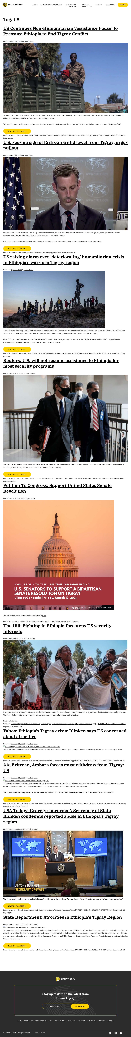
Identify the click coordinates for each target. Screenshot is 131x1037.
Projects (98, 5)
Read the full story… (17, 131)
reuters (70, 253)
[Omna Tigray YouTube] (126, 1033)
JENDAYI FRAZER (104, 724)
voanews (9, 138)
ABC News (106, 353)
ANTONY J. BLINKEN (83, 761)
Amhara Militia (16, 135)
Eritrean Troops (61, 253)
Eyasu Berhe (30, 498)
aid (103, 478)
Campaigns (15, 621)
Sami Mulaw (28, 41)
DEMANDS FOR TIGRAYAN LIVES (71, 6)
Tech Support (30, 373)
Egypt (107, 135)
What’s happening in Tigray (51, 5)
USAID (8, 356)
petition (48, 621)
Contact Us (110, 5)
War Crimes (92, 478)
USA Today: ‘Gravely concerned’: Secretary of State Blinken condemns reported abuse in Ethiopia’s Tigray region (61, 816)
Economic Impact (28, 478)
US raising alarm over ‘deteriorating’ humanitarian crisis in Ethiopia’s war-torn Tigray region (63, 259)
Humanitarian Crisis (72, 135)
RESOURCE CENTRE (86, 6)
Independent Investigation (78, 478)
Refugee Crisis (51, 353)
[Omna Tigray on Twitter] (110, 1033)
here (44, 616)
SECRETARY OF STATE (100, 761)
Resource (84, 135)
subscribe (80, 1006)
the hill (16, 727)
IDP (44, 353)
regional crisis (8, 727)
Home (19, 1021)
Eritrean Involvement (30, 135)
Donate (123, 5)
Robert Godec (120, 135)
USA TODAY (7, 913)
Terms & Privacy (40, 1033)
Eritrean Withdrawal (46, 135)
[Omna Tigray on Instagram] (115, 1033)
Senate (63, 621)
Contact (110, 1021)
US (4, 138)
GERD (112, 135)
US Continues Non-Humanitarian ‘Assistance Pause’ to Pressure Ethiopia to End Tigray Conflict (60, 31)
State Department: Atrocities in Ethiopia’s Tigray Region (62, 917)
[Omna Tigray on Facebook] (121, 1033)
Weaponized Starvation (87, 353)
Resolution (56, 621)
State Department (115, 761)
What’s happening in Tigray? (41, 1021)
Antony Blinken (98, 135)
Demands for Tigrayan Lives (65, 1021)
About (35, 5)
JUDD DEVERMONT (118, 724)
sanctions (115, 478)
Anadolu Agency (82, 803)
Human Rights (59, 135)
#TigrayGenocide (38, 621)
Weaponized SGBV (71, 353)
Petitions (23, 621)
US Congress (74, 621)
